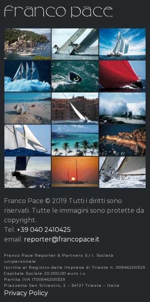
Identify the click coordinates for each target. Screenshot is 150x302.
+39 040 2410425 (44, 230)
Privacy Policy (26, 293)
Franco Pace (59, 10)
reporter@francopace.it (62, 239)
